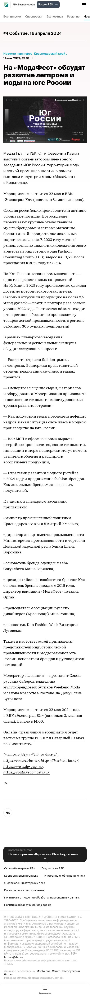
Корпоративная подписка (21, 875)
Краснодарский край (49, 53)
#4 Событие (15, 33)
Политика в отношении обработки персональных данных (42, 897)
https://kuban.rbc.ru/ (39, 755)
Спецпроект (33, 16)
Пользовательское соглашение (24, 890)
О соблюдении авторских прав (24, 882)
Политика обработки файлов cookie (27, 904)
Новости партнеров (17, 53)
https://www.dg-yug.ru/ (23, 767)
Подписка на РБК (52, 868)
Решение (73, 16)
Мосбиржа (43, 970)
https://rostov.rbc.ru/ (21, 761)
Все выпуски (12, 16)
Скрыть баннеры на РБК (19, 868)
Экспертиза (54, 16)
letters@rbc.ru (13, 957)
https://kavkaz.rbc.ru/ (59, 761)
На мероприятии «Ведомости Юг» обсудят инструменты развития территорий (45, 854)
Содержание (45, 992)
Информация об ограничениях (64, 875)
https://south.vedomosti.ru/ (26, 773)
